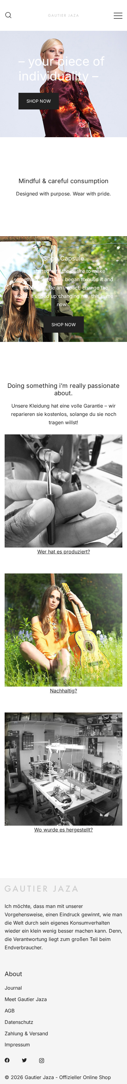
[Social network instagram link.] (41, 1060)
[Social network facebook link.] (7, 1060)
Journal (13, 988)
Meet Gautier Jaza (26, 999)
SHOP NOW (39, 101)
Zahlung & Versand (26, 1033)
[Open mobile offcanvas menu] (118, 15)
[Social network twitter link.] (24, 1060)
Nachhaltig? (63, 691)
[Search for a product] (8, 15)
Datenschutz (19, 1022)
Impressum (17, 1044)
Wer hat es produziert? (63, 551)
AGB (9, 1011)
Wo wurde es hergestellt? (63, 830)
